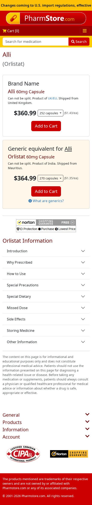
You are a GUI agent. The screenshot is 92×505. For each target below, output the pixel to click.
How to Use (16, 273)
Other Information (22, 342)
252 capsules (49, 113)
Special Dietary (19, 296)
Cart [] (12, 31)
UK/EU (52, 98)
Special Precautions (23, 285)
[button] (46, 225)
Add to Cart (46, 126)
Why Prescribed (19, 262)
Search (81, 41)
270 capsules (49, 178)
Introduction (17, 251)
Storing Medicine (20, 330)
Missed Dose (17, 307)
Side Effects (16, 319)
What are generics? (48, 200)
